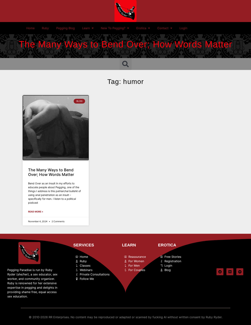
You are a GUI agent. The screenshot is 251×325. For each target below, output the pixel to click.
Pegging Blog (65, 28)
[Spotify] (239, 271)
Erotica (141, 28)
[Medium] (229, 271)
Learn (86, 28)
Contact (162, 28)
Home (30, 28)
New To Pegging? (113, 28)
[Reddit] (219, 271)
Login (183, 28)
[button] (126, 64)
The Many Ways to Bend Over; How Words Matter (51, 172)
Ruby (45, 28)
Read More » (35, 211)
